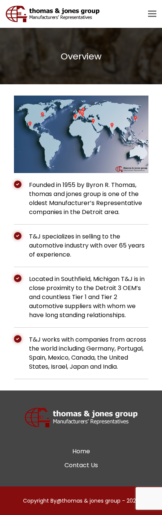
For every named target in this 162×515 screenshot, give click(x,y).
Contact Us (81, 465)
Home (81, 451)
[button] (152, 14)
